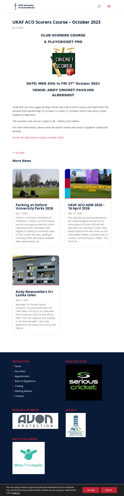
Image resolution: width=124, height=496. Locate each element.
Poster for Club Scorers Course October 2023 (38, 137)
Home (18, 366)
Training (19, 386)
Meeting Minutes (23, 391)
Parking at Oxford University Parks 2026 (34, 207)
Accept (90, 489)
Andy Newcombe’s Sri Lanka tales (34, 293)
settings (16, 492)
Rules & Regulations (25, 381)
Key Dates (20, 371)
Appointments (22, 376)
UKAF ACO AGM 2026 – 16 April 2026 (86, 207)
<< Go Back (18, 152)
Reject (108, 489)
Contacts (19, 396)
